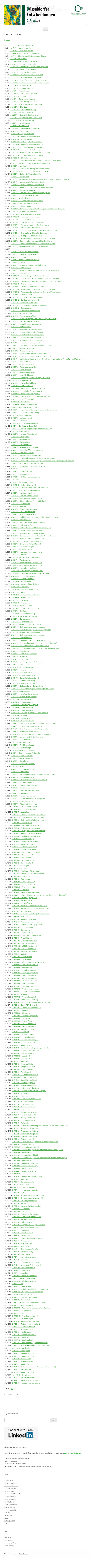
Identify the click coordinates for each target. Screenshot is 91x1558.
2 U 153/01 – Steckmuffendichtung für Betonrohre (29, 233)
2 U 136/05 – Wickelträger (20, 600)
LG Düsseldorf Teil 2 (10, 1497)
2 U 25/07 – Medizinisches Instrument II (26, 624)
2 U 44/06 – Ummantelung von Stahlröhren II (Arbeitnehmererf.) (35, 648)
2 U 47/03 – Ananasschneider (22, 351)
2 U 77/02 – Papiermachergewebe (23, 367)
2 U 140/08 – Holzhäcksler (21, 876)
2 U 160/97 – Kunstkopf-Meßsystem (24, 303)
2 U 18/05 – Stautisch (19, 611)
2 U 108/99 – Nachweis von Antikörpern (26, 217)
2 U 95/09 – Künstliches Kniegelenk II (26, 1128)
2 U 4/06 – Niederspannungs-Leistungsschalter (28, 635)
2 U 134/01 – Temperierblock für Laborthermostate (30, 225)
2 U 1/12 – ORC (17, 1284)
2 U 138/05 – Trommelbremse (22, 603)
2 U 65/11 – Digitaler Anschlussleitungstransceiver (30, 1289)
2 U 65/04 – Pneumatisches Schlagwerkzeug (28, 874)
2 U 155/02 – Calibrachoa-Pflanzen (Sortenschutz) (29, 488)
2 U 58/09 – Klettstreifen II (21, 1061)
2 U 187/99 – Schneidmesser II (21, 112)
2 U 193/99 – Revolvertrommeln (21, 51)
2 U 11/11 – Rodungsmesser (22, 1361)
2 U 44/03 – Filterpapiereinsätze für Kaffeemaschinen (31, 345)
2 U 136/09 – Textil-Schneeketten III (25, 1075)
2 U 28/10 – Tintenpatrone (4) (23, 1139)
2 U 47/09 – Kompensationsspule (24, 1085)
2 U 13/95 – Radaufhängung (20, 91)
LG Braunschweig (10, 1489)
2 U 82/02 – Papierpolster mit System (25, 790)
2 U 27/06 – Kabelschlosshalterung (25, 1000)
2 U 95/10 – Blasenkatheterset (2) (24, 1335)
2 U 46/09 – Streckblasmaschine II (24, 1080)
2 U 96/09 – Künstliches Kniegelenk (25, 1134)
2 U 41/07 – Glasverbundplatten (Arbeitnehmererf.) (31, 914)
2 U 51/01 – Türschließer (20, 177)
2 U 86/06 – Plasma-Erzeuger (22, 756)
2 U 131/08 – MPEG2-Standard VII (24, 946)
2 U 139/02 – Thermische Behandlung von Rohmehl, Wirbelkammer (36, 292)
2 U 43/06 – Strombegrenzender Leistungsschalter (29, 729)
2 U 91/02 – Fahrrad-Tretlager (23, 839)
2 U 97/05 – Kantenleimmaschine (23, 568)
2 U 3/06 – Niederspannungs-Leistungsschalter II (29, 627)
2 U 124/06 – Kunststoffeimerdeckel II (25, 584)
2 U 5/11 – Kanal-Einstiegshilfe (23, 1278)
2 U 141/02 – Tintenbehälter (21, 295)
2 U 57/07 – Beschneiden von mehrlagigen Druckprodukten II (33, 774)
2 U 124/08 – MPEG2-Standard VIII (24, 981)
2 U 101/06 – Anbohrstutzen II (22, 702)
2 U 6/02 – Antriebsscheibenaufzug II (25, 260)
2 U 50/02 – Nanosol (18, 257)
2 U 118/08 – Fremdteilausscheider (25, 965)
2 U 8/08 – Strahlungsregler (22, 868)
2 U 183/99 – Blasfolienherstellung (23, 110)
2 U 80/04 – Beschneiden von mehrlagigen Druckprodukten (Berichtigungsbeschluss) (42, 461)
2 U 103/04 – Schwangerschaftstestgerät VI (28, 962)
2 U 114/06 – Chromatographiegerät (24, 705)
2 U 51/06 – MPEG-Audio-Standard (24, 654)
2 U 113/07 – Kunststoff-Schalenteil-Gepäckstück (29, 780)
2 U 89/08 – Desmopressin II (22, 933)
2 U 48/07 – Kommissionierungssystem (26, 922)
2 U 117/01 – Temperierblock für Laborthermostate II (30, 396)
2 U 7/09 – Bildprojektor (21, 1351)
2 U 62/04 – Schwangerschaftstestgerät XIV (28, 1195)
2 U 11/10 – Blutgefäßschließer (23, 1067)
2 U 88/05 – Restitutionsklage (22, 549)
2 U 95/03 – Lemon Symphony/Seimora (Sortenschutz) (31, 378)
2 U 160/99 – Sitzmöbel (18, 107)
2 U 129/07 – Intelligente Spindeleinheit (27, 852)
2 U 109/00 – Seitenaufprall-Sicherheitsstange (28, 388)
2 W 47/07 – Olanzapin (19, 766)
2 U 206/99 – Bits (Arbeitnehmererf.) (24, 158)
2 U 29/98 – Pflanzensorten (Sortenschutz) (26, 329)
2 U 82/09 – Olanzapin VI (21, 1109)
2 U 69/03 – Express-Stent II (21, 445)
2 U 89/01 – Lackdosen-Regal (21, 206)
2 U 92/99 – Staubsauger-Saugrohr (24, 211)
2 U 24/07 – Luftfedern (19, 793)
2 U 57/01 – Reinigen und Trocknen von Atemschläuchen (32, 187)
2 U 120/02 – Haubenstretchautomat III (26, 1008)
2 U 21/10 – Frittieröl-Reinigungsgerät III (27, 1176)
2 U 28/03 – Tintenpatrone (21, 327)
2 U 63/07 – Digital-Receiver (21, 740)
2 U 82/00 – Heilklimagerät (20, 123)
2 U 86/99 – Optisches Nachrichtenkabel (24, 53)
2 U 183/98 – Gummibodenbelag (23, 614)
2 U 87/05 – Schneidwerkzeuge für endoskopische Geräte (32, 689)
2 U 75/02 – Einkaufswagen (21, 268)
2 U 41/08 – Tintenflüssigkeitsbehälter (26, 841)
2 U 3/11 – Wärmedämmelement (24, 1257)
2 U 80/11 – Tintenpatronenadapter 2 (26, 1324)
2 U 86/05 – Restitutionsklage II (22, 547)
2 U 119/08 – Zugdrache (21, 1018)
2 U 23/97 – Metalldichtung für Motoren (26, 324)
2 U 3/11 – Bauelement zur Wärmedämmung (28, 1302)
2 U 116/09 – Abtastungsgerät (23, 1168)
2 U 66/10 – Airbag (19, 1203)
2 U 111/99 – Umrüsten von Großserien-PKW (26, 75)
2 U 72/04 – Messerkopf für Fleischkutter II (27, 450)
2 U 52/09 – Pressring (20, 916)
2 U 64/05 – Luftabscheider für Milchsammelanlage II (31, 528)
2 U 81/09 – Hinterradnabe (22, 1096)
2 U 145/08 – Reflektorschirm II (23, 1268)
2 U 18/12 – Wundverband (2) (23, 1353)
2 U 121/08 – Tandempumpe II (23, 927)
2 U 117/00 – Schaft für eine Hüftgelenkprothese (28, 80)
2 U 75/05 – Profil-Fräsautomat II (23, 745)
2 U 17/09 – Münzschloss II (22, 1045)
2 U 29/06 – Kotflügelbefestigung (23, 493)
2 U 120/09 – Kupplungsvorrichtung (25, 1163)
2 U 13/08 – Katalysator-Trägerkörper (26, 871)
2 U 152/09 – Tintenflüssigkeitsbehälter (26, 1099)
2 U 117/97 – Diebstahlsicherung (23, 579)
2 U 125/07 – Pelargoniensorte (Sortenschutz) (29, 831)
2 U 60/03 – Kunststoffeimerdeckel (24, 434)
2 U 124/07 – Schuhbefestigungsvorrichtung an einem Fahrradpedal (37, 1150)
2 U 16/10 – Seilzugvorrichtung (23, 1219)
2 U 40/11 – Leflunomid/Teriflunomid (25, 1262)
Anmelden (7, 1538)
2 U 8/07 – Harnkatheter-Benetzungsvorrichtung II (30, 1345)
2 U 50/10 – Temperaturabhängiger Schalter (28, 1225)
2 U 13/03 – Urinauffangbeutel (22, 399)
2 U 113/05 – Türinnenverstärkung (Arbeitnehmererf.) (31, 573)
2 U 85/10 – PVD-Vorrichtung (22, 1252)
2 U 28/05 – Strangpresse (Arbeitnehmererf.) (27, 490)
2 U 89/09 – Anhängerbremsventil (24, 1112)
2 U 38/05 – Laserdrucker (20, 504)
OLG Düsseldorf (9, 1507)
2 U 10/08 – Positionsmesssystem (24, 951)
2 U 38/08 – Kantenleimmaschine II (25, 919)
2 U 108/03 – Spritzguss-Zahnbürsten (26, 836)
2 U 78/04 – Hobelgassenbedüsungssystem (27, 541)
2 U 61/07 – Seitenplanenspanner (24, 807)
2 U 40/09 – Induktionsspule (22, 1364)
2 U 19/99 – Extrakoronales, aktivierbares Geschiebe (30, 152)
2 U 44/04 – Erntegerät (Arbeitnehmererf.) (26, 423)
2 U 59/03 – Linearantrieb (20, 664)
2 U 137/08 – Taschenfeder (22, 1021)
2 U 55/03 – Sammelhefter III (22, 863)
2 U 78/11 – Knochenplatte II (22, 1305)
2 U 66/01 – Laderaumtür (20, 262)
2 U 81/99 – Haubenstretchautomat (24, 203)
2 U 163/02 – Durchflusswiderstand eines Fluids (29, 305)
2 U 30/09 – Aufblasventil (21, 1359)
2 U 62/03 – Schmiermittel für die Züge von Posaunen (31, 356)
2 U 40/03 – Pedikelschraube (21, 638)
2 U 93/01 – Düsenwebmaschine (23, 469)
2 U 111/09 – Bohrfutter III (21, 1152)
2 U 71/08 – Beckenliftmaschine (23, 900)
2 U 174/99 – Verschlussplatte (20, 48)
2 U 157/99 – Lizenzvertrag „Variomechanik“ (26, 104)
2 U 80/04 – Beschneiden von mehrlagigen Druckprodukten (33, 458)
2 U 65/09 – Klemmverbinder (22, 1064)
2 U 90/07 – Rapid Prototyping (22, 758)
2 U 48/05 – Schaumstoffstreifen (23, 512)
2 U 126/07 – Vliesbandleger (22, 1034)
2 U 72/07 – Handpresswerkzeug (23, 796)
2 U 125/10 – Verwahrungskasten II (25, 1316)
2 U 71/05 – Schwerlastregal (21, 672)
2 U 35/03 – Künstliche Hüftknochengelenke (27, 335)
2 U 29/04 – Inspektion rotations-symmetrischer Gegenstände (34, 410)
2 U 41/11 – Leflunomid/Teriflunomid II (26, 1265)
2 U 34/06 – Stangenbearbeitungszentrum (26, 632)
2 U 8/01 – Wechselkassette (21, 198)
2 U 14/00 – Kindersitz (18, 96)
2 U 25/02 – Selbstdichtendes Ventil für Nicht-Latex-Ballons (33, 244)
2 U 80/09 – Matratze (20, 954)
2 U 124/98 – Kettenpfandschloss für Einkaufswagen (29, 83)
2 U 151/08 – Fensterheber (22, 957)
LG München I (9, 1502)
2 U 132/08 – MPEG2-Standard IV (24, 943)
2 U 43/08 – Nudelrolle (20, 890)
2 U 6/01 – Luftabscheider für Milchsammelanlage (29, 354)
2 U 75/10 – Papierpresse (21, 1254)
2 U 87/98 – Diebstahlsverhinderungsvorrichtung (28, 56)
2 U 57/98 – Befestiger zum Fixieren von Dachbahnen (31, 734)
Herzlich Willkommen (11, 1486)
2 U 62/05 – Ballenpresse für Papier (24, 525)
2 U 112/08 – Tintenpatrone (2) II (24, 884)
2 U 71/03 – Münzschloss (20, 362)
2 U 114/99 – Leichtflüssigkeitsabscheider (25, 77)
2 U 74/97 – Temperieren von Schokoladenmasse (29, 265)
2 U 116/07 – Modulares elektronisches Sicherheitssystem (33, 1002)
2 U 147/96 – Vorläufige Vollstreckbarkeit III (27, 144)
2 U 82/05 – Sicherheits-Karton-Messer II (26, 544)
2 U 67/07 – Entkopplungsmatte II (24, 847)
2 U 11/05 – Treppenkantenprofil (23, 482)
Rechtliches (8, 1515)
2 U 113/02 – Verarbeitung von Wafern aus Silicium (30, 276)
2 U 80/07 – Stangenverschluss (23, 844)
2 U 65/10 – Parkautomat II (22, 1222)
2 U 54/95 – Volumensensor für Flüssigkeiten (27, 185)
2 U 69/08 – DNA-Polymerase (22, 986)
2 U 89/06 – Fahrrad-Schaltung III (24, 970)
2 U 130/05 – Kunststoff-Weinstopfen (24, 589)
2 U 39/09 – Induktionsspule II (23, 1372)
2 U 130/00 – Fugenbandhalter (22, 134)
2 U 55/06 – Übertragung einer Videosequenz (28, 662)
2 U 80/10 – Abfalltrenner (21, 1332)
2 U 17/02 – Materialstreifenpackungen (25, 311)
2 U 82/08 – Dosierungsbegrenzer (24, 898)
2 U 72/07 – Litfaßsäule (20, 812)
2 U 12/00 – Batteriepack (20, 131)
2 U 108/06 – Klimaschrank (22, 1013)
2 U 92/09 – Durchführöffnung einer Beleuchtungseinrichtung (35, 1142)
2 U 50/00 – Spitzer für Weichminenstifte (26, 174)
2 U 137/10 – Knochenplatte (22, 1340)
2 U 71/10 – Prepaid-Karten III (23, 1243)
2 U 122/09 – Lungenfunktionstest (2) (25, 1147)
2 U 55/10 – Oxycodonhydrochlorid (25, 1155)
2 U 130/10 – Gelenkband (21, 1286)
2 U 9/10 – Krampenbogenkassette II (25, 1190)
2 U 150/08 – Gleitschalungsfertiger (25, 1016)
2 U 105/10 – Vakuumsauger (22, 1319)
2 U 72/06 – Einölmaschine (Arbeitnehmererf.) (29, 820)
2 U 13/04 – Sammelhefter (21, 857)
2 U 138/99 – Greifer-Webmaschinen (23, 93)
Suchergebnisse (9, 1521)
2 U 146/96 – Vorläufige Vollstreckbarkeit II (26, 142)
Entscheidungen (9, 1483)
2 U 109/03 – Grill (17, 479)
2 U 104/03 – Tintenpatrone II (22, 386)
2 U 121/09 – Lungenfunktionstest (24, 1120)
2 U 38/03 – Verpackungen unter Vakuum (26, 340)
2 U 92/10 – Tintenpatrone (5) (23, 1144)
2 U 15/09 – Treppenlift (20, 1010)
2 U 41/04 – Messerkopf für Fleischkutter (26, 343)
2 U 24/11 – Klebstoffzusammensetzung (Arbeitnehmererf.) (34, 1367)
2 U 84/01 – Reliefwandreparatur (23, 372)
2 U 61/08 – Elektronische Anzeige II (25, 1040)
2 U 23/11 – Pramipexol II (21, 1241)
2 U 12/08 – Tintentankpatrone (23, 1053)
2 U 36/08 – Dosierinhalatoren (22, 801)
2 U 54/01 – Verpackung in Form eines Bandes (28, 182)
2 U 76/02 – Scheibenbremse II (22, 364)
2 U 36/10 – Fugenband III (21, 1072)
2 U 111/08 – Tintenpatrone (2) (23, 882)
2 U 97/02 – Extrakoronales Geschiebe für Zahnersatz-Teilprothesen (36, 270)
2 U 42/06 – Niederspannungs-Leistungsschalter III (30, 646)
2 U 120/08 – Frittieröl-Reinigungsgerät (26, 935)
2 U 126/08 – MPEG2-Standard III (24, 975)
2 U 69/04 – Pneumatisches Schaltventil (25, 447)
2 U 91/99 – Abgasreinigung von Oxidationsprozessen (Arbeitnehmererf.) (38, 209)
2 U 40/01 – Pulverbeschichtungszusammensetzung (30, 169)
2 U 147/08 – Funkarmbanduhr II (24, 997)
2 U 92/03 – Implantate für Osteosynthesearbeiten (29, 466)
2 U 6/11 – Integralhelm (21, 1273)
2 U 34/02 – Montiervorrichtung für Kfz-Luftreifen (29, 246)
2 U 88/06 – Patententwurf (21, 691)
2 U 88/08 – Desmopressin (22, 930)
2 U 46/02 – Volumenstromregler (23, 348)
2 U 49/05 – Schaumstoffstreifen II (23, 514)
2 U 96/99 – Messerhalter (19, 126)
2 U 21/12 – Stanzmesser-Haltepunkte (26, 1380)
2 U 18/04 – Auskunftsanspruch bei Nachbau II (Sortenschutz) (34, 319)
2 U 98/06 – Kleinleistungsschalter (24, 697)
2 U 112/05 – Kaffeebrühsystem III (23, 485)
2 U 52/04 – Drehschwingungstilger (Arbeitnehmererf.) (31, 429)
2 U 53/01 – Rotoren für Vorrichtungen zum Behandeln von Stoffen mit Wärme (40, 179)
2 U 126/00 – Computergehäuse (22, 88)
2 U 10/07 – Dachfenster (20, 772)
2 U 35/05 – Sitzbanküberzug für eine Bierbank (28, 501)
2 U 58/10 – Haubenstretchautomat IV (26, 1383)
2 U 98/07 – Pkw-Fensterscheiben (23, 788)
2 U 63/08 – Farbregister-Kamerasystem (27, 828)
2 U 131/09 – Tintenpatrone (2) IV (24, 1042)
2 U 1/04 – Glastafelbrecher (21, 380)
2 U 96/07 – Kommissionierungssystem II (27, 924)
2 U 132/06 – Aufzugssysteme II (22, 721)
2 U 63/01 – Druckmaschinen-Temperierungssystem (30, 193)
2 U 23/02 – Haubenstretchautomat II (25, 321)
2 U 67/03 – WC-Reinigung (21, 439)
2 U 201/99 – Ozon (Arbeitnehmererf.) (24, 115)
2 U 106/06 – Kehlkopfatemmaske (24, 941)
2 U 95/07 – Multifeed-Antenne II (23, 764)
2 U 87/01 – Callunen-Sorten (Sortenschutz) (27, 686)
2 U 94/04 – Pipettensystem (21, 560)
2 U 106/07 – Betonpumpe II (22, 855)
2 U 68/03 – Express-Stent (20, 442)
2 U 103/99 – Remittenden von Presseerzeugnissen (29, 67)
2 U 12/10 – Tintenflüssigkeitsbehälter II (27, 1214)
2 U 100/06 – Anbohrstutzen (21, 699)
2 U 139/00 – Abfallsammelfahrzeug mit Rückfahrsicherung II (33, 289)
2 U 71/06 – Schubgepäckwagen (23, 675)
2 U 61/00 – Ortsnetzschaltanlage (23, 190)
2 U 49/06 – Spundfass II (20, 651)
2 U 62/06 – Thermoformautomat (23, 667)
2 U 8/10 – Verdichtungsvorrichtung (25, 1227)
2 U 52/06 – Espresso (19, 656)
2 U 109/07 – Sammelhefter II (23, 860)
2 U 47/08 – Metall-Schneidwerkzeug (25, 892)
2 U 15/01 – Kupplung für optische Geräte (26, 147)
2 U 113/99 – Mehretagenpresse (21, 45)
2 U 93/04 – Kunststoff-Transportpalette (26, 557)
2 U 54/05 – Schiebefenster (21, 659)
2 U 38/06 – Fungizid (18, 506)
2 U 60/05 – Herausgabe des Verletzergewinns (28, 522)
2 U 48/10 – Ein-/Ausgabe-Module (24, 1201)
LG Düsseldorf (9, 1491)
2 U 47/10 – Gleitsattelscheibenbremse (26, 1088)
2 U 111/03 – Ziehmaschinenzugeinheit (25, 394)
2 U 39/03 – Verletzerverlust (21, 418)
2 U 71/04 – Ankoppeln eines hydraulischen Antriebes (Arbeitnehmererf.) (39, 895)
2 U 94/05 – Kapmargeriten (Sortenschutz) (26, 563)
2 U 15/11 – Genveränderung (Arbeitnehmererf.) (30, 1343)
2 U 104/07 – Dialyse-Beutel (22, 823)
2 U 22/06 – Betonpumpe (20, 619)
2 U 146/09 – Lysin (19, 1193)
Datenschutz (8, 1480)
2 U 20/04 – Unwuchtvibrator (22, 1069)
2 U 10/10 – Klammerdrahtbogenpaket (26, 1206)
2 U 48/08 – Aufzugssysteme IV (22, 782)
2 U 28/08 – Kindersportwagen (22, 777)
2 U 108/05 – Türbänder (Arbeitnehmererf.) (27, 571)
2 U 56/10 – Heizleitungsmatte (23, 1104)
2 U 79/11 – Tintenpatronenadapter (25, 1297)
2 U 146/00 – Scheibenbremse (22, 139)
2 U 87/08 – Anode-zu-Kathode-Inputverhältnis (29, 906)
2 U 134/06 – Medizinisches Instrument (25, 595)
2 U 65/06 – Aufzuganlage (20, 742)
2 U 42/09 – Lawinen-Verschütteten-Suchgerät (29, 1091)
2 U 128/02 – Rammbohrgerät (22, 284)
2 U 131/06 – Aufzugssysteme (22, 718)
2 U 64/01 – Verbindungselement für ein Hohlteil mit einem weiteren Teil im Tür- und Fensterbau (47, 359)
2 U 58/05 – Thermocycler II (21, 520)
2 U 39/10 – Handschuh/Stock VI (24, 1115)
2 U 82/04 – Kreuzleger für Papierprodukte (27, 463)
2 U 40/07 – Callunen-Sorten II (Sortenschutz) (28, 640)
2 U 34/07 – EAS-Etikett (20, 1032)
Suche (6, 1518)
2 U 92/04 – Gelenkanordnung (22, 761)
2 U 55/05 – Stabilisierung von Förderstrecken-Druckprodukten (34, 517)
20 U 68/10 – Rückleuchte (21, 1348)
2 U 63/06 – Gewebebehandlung (24, 1182)
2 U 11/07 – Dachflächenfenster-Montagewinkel (28, 798)
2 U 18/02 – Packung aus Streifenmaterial (26, 236)
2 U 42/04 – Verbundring (20, 421)
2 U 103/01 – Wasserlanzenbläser (23, 383)
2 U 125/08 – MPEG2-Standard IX (24, 949)
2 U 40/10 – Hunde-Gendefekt (23, 1101)
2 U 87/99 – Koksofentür (18, 59)
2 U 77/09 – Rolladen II (20, 1246)
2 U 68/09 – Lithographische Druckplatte (27, 1050)
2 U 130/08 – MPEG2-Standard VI (24, 978)
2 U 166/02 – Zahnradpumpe (22, 308)
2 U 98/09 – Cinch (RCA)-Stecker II (24, 1005)
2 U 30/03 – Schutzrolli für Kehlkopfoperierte (27, 332)
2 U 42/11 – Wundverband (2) (23, 1356)
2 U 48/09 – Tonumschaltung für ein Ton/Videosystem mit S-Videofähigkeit (39, 1158)
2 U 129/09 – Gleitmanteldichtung (24, 1136)
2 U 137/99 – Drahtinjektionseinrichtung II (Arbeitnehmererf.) (34, 230)
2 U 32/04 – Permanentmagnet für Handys (27, 498)
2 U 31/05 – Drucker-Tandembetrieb (24, 496)
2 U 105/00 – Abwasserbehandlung (23, 72)
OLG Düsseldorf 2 (10, 1510)
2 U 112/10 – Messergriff (21, 1270)
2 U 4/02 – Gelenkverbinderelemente (25, 252)
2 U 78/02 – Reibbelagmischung (23, 681)
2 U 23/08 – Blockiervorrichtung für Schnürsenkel (30, 908)
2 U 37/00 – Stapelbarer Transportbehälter (26, 118)
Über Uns (7, 1523)
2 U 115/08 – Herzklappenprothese (25, 973)
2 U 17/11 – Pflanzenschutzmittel (24, 1369)
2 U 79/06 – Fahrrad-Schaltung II (23, 683)
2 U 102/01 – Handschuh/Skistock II (23, 64)
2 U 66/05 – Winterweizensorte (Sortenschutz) (28, 533)
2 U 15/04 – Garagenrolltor (22, 1310)
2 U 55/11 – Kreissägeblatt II (22, 1329)
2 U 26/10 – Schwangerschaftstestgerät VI (27, 1198)
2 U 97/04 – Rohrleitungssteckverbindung (26, 565)
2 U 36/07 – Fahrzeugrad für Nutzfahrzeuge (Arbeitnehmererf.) (34, 723)
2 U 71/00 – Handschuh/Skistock (22, 120)
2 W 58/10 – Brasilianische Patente (25, 1249)
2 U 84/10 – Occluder (20, 1260)
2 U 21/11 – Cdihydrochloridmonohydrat (27, 1238)
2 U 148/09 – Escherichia (21, 1209)
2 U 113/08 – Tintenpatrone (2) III (24, 887)
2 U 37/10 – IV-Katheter (20, 1093)
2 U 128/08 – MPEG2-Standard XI (24, 983)
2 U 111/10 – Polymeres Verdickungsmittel (27, 1292)
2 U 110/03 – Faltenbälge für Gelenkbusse (26, 391)
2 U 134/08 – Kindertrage (21, 959)
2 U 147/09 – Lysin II (19, 1211)
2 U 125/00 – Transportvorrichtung (23, 85)
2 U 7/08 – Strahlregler (20, 866)
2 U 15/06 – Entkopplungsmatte (23, 605)
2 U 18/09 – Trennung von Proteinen (25, 1131)
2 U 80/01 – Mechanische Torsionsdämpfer (27, 201)
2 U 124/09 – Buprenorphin (22, 967)
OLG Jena (7, 1513)
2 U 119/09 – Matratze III (21, 1059)
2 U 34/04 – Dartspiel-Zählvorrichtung (25, 412)
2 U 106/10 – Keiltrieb (20, 1313)
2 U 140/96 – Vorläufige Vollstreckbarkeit (26, 136)
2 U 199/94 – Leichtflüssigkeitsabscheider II (27, 155)
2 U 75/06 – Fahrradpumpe (21, 748)
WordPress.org (9, 1546)
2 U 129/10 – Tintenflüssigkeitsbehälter (26, 1217)
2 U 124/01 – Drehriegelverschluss (24, 219)
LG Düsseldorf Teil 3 (10, 1499)
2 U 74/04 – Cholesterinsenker (22, 453)
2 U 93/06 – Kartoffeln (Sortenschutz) (24, 694)
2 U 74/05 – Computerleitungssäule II (25, 678)
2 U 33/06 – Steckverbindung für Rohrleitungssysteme (31, 630)
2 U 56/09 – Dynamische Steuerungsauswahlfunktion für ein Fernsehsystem (40, 1126)
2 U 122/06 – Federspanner (21, 581)
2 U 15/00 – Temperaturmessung (22, 99)
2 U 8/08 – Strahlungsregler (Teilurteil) (25, 753)
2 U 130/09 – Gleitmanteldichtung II (25, 1166)
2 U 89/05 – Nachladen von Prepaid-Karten (27, 552)
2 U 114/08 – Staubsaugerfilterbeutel (25, 825)
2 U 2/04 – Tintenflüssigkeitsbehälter (24, 407)
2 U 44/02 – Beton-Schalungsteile (23, 254)
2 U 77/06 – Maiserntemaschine (23, 750)
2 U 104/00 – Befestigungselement (23, 69)
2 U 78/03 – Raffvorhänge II (21, 370)
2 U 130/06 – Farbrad (19, 715)
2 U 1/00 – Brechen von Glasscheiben (24, 61)
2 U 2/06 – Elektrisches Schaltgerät (24, 616)
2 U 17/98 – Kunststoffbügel (21, 313)
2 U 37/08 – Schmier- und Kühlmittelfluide (27, 991)
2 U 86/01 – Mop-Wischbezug (22, 375)
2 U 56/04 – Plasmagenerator (22, 431)
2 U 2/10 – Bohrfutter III (21, 1184)
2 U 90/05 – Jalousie (18, 555)
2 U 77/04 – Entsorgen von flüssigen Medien (27, 538)
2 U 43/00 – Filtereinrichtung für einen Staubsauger (30, 171)
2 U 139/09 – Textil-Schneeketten (24, 1077)
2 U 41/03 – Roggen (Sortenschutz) (24, 509)
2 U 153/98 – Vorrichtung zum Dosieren (25, 102)
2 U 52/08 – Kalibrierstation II (23, 1029)
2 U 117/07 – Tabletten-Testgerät (24, 809)
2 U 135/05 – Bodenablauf (20, 597)
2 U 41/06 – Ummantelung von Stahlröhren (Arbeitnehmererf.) (34, 643)
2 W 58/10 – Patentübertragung (23, 1294)
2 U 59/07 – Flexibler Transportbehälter (26, 833)
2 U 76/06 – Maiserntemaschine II (24, 849)
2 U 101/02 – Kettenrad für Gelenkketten (26, 214)
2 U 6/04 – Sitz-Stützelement (22, 911)
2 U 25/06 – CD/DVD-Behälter (22, 622)
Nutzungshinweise (10, 1505)
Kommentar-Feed (10, 1543)
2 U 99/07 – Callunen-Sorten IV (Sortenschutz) (29, 815)
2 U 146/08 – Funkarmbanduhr (23, 1037)
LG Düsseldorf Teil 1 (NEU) (12, 1494)
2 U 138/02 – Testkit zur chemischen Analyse (27, 286)
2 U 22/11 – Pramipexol (20, 1230)
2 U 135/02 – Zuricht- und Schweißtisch (25, 228)
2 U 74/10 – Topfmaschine (21, 1337)
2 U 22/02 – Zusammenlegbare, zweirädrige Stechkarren (32, 241)
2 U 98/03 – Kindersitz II (20, 474)
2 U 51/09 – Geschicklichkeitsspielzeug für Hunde (30, 1048)
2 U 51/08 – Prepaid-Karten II (23, 938)
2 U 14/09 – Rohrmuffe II (21, 1300)
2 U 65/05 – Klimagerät (19, 670)
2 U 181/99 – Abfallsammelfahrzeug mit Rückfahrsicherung (33, 238)
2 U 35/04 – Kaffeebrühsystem (22, 415)
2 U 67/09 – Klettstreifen (21, 1179)
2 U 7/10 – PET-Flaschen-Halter (23, 1187)
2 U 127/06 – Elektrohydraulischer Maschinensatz (29, 713)
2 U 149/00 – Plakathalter (20, 402)
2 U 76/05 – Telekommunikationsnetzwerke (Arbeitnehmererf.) (34, 536)
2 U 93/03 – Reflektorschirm (21, 471)
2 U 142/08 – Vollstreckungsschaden (25, 989)
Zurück (7, 40)
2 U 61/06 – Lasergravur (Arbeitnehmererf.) (27, 737)
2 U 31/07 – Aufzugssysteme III (23, 1117)
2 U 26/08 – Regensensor (21, 879)
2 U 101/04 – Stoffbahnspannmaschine (25, 477)
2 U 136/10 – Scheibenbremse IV (24, 1281)
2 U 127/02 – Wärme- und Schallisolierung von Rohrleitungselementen (37, 281)
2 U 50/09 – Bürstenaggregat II (23, 1083)
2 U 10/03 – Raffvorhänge (20, 273)
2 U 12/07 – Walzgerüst (20, 1123)
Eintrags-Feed (8, 1540)
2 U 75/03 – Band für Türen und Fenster (26, 455)
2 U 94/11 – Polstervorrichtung (23, 1377)
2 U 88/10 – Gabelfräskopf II (22, 1233)
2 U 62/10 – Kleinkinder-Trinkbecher (25, 1321)
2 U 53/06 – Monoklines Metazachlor (24, 731)
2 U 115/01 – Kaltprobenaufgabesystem (26, 128)
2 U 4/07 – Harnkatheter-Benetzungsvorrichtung (29, 726)
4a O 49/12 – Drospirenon (21, 1375)
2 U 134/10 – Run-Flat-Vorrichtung (24, 1276)
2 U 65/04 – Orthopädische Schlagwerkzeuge (27, 530)
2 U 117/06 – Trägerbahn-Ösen (22, 707)
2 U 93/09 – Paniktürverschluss (23, 1107)
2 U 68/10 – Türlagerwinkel (22, 1235)
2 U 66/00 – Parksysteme (20, 437)
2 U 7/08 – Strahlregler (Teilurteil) (23, 769)
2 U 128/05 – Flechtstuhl (20, 587)
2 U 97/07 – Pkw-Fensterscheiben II (24, 785)
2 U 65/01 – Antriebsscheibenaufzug (24, 195)
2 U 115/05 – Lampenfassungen (23, 576)
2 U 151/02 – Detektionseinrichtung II (25, 300)
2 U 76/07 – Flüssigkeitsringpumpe (24, 804)
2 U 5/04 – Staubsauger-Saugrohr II (24, 426)
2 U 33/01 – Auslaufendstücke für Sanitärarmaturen (30, 163)
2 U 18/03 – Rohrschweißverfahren (24, 316)
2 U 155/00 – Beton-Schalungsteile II (24, 404)
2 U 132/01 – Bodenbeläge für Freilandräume (28, 222)
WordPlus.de (23, 1554)
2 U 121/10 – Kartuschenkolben (23, 1327)
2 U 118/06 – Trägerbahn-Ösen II (23, 710)
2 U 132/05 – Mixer (18, 592)
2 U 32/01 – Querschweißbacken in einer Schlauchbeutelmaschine (36, 160)
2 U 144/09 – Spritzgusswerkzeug (24, 1171)
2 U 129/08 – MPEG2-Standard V (24, 1024)
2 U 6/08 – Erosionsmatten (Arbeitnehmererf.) (29, 817)
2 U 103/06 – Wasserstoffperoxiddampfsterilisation (31, 1308)
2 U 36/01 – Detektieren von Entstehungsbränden (29, 337)
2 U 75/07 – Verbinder (20, 994)
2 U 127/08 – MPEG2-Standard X (24, 1026)
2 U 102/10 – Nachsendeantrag (23, 1174)
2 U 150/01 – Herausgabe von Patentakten (26, 297)
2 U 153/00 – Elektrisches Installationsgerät (27, 150)
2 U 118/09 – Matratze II (21, 1056)
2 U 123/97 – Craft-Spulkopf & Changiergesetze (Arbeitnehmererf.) (35, 278)
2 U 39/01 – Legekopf (19, 166)
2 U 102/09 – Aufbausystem (22, 1160)
